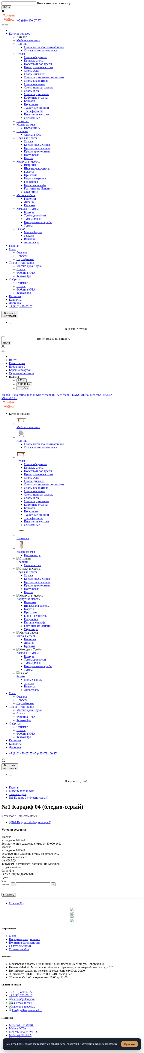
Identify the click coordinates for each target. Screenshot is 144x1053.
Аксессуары (31, 242)
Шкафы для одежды (37, 168)
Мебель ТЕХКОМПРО (74, 394)
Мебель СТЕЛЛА (101, 394)
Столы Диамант (34, 74)
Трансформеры (33, 111)
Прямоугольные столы (38, 67)
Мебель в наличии (28, 40)
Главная (14, 245)
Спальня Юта (32, 134)
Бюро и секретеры (35, 178)
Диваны (29, 202)
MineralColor (9, 398)
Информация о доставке (24, 939)
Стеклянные (32, 117)
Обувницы (31, 191)
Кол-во (6, 884)
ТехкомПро (23, 276)
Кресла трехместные (37, 151)
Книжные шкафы (35, 185)
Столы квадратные (36, 80)
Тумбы (28, 225)
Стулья (28, 141)
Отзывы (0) (16, 903)
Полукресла (31, 154)
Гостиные (22, 121)
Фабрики (15, 279)
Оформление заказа (21, 373)
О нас (12, 249)
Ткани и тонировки (21, 262)
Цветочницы (32, 127)
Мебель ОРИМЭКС (21, 1025)
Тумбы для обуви (35, 215)
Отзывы (21, 252)
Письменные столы (36, 114)
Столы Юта (31, 90)
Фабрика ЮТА (25, 272)
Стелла (21, 269)
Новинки (22, 43)
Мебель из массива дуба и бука (21, 394)
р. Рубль (23, 388)
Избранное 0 (17, 366)
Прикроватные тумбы (38, 222)
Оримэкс (22, 282)
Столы (20, 53)
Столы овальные (34, 84)
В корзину (8, 894)
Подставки (31, 104)
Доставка (15, 303)
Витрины (30, 164)
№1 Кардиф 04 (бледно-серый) (28, 797)
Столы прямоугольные (38, 87)
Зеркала (29, 235)
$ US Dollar (24, 384)
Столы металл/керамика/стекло (44, 47)
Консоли (29, 101)
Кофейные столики (36, 97)
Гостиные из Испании (38, 188)
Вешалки (30, 239)
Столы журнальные (36, 94)
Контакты (15, 299)
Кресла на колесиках (37, 148)
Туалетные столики (36, 107)
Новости (22, 255)
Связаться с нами (20, 945)
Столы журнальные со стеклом (44, 77)
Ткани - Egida (17, 794)
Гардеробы (31, 181)
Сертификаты (25, 259)
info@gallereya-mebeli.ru (27, 1010)
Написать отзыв (26, 815)
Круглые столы (34, 60)
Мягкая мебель (25, 195)
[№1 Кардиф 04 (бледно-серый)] (30, 822)
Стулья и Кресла (27, 138)
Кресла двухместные (37, 144)
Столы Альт (31, 70)
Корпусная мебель (28, 161)
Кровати (29, 205)
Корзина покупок (20, 370)
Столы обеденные (35, 57)
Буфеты (29, 171)
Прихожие (30, 175)
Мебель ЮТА (50, 394)
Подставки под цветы (38, 63)
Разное (20, 228)
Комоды (29, 212)
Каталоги (15, 296)
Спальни (22, 131)
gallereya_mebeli (22, 1002)
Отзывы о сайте (19, 949)
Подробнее (111, 1044)
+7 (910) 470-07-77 (20, 992)
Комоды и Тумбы (27, 208)
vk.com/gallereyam (23, 999)
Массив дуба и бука (29, 266)
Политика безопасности (24, 942)
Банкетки (30, 198)
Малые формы (25, 124)
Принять (129, 1044)
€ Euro (21, 380)
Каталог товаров (19, 33)
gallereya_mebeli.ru (23, 1006)
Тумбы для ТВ (33, 218)
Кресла (28, 158)
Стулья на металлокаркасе (40, 50)
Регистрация (17, 363)
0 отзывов (8, 815)
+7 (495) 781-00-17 (20, 995)
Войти (13, 359)
